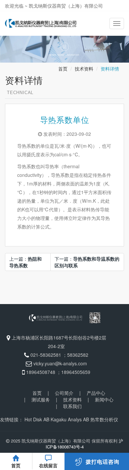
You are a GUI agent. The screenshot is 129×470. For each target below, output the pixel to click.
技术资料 (84, 68)
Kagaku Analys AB (70, 419)
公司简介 (64, 393)
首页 (62, 68)
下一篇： (87, 262)
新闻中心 (104, 399)
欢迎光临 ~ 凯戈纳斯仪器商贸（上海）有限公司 (54, 5)
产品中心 (96, 393)
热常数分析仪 (104, 419)
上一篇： (25, 262)
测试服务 (40, 399)
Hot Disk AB (36, 419)
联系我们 (72, 406)
